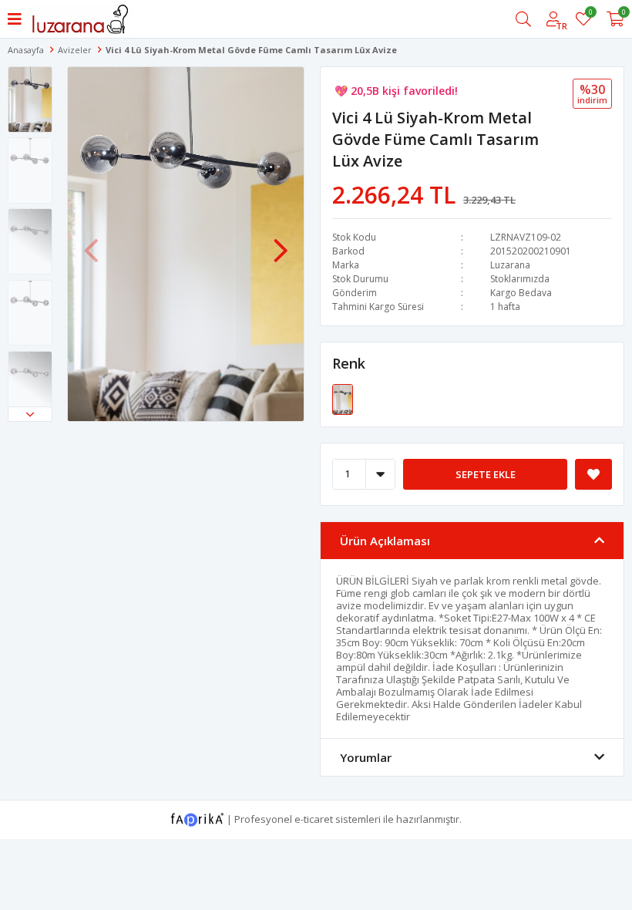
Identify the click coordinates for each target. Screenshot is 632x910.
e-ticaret (313, 818)
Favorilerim (590, 14)
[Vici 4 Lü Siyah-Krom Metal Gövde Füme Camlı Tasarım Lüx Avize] (342, 398)
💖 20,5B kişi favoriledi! (396, 90)
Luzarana (510, 264)
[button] (30, 414)
